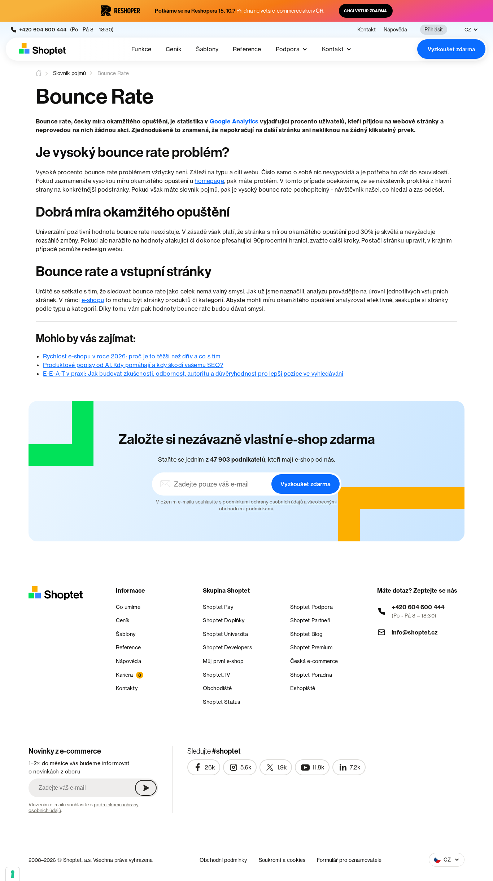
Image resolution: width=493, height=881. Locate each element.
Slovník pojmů (69, 73)
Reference (247, 49)
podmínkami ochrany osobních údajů (262, 502)
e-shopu (93, 300)
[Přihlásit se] (146, 788)
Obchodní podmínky (223, 860)
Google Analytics (234, 121)
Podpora (288, 49)
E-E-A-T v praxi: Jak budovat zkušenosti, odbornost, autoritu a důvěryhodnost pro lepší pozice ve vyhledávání (193, 373)
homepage (209, 180)
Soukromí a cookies (282, 860)
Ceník (174, 49)
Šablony (207, 49)
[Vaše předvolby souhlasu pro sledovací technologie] (12, 874)
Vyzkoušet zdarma (451, 49)
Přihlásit (433, 29)
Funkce (141, 49)
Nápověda (395, 29)
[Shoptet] (42, 49)
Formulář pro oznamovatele (349, 860)
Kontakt (366, 29)
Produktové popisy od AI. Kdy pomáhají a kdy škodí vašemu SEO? (133, 364)
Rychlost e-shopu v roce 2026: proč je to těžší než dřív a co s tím (132, 356)
